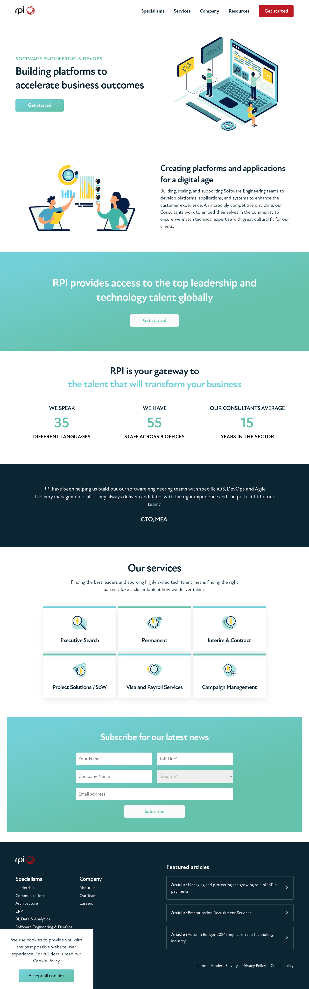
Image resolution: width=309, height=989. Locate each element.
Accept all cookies (46, 976)
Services (182, 11)
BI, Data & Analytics (32, 919)
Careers (86, 903)
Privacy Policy (254, 965)
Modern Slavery (224, 965)
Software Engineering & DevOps (43, 927)
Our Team (88, 895)
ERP (19, 911)
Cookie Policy (282, 965)
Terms (202, 965)
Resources (239, 11)
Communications (30, 895)
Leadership (25, 887)
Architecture (26, 903)
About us (87, 887)
